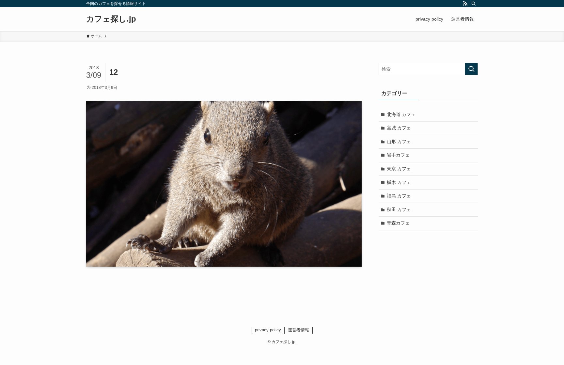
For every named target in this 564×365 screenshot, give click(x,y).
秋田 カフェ (399, 209)
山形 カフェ (399, 141)
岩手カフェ (398, 155)
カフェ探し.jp (111, 19)
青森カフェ (398, 222)
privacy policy (268, 329)
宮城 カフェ (399, 127)
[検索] (473, 3)
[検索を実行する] (471, 69)
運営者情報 (298, 329)
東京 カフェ (399, 168)
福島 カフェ (399, 195)
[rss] (465, 3)
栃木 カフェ (399, 182)
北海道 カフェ (401, 114)
